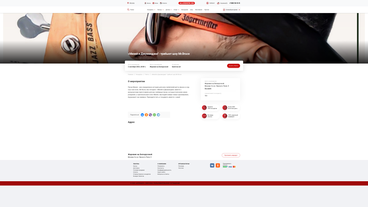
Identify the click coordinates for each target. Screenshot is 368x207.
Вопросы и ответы (163, 174)
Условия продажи (139, 170)
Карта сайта (161, 172)
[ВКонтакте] (142, 114)
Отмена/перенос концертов (142, 174)
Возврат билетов (138, 176)
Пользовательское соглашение (167, 183)
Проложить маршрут (231, 155)
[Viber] (150, 114)
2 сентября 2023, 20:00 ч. (137, 67)
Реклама (181, 166)
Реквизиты (161, 166)
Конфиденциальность (164, 170)
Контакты (161, 168)
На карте (208, 88)
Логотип (181, 168)
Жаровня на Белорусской (159, 67)
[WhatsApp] (154, 114)
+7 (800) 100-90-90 (234, 3)
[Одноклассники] (146, 114)
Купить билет (233, 66)
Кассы (135, 166)
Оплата (135, 172)
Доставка (136, 168)
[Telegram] (158, 114)
